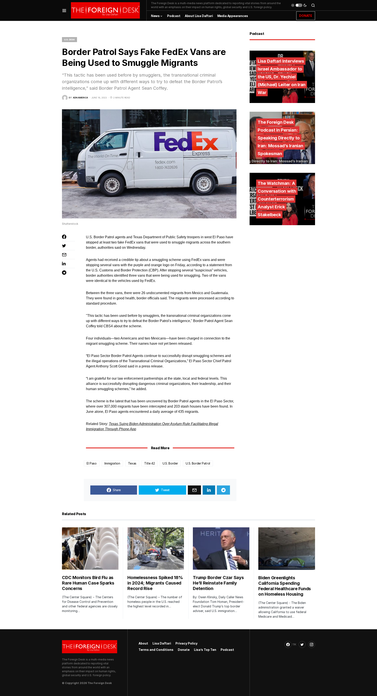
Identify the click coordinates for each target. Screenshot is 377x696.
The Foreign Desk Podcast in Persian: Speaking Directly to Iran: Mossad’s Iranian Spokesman (280, 138)
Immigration (112, 463)
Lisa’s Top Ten (205, 649)
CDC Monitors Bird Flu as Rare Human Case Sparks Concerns (88, 583)
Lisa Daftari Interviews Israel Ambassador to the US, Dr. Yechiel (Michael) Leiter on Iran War (281, 76)
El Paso (92, 463)
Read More (160, 448)
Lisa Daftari (162, 643)
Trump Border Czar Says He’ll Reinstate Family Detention (218, 583)
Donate (184, 649)
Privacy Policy (186, 643)
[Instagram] (311, 644)
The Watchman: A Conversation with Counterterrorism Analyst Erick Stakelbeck (277, 199)
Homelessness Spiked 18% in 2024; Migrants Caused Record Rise (155, 583)
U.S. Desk (69, 39)
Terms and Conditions (156, 649)
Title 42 (149, 463)
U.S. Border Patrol (198, 463)
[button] (64, 10)
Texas (132, 463)
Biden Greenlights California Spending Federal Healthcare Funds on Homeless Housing (284, 586)
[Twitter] (302, 644)
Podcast (227, 649)
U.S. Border (170, 463)
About (143, 643)
